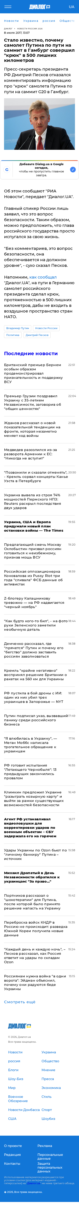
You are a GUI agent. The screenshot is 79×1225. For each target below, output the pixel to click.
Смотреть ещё (20, 1002)
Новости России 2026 (30, 29)
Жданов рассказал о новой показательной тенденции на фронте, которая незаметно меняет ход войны (32, 429)
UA (71, 7)
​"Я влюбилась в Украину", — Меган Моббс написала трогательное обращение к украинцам (30, 744)
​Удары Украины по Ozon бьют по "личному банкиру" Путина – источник (35, 854)
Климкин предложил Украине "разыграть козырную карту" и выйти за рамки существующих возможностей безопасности (34, 798)
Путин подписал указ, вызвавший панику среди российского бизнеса (36, 720)
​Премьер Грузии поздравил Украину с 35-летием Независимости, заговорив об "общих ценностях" (32, 402)
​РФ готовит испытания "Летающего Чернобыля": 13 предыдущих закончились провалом (30, 771)
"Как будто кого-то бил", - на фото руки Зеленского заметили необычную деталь (36, 625)
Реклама (44, 1146)
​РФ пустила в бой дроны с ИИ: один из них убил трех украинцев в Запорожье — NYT (33, 697)
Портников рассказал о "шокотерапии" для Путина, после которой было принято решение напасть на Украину (32, 901)
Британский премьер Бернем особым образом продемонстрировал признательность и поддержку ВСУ (33, 373)
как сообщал (43, 277)
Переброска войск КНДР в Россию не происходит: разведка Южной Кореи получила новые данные (35, 928)
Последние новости (31, 353)
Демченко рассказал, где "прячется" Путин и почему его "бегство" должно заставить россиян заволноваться (33, 650)
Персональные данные (50, 1157)
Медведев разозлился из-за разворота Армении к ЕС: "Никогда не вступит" (30, 454)
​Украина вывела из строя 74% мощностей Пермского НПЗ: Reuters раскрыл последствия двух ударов (32, 501)
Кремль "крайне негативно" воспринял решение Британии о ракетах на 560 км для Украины (35, 674)
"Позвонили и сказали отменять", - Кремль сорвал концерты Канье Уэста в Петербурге (36, 476)
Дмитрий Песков (37, 335)
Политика (12, 335)
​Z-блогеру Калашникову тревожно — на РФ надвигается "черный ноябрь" (34, 602)
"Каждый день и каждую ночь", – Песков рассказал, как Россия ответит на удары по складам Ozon (34, 955)
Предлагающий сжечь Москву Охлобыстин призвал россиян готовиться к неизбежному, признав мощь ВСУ (33, 551)
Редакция (12, 1155)
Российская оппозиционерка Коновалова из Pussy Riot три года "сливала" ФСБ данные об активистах (33, 577)
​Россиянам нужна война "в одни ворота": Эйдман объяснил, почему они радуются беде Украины (35, 982)
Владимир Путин (17, 328)
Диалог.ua (33, 1183)
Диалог (8, 29)
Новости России (46, 328)
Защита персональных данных (49, 1167)
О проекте (13, 1146)
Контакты (12, 1164)
